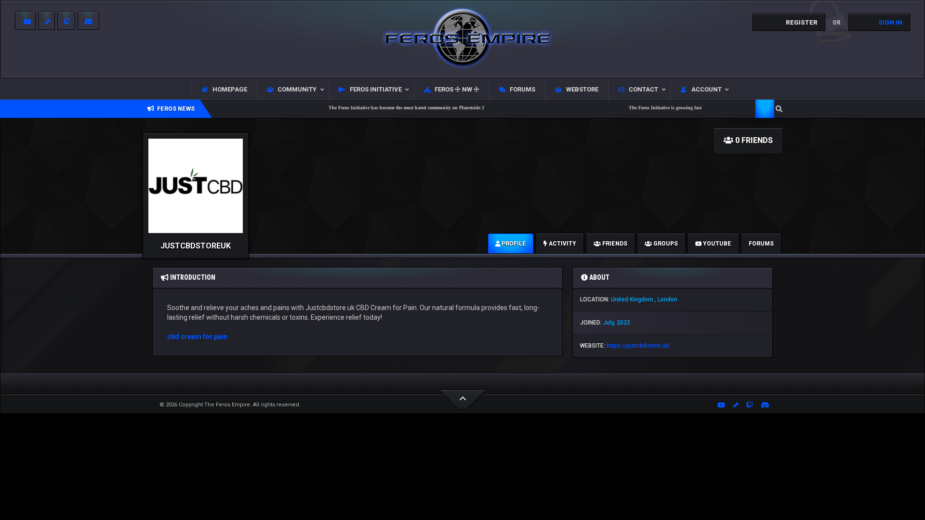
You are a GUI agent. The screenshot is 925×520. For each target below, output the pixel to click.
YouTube (716, 243)
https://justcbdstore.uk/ (639, 345)
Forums (761, 243)
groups (665, 243)
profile (513, 243)
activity (561, 243)
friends (614, 243)
